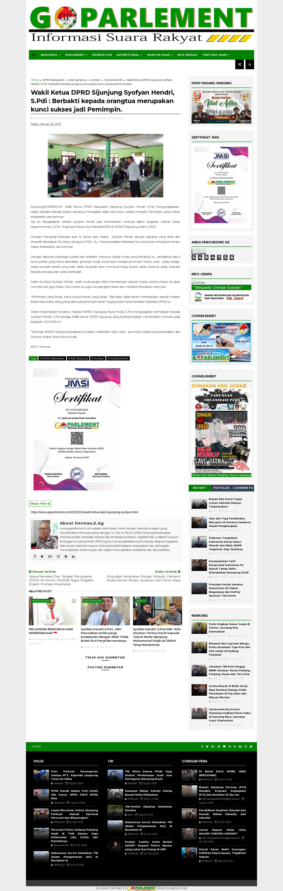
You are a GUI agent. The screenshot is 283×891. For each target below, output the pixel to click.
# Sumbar (98, 358)
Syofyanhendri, (116, 117)
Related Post (40, 591)
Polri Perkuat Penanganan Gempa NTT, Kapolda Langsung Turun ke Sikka (74, 775)
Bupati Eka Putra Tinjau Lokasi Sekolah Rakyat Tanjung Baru (225, 502)
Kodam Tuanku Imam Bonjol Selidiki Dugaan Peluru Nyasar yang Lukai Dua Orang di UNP (148, 845)
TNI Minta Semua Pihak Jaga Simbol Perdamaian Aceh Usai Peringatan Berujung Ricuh (148, 775)
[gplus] (213, 746)
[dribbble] (230, 746)
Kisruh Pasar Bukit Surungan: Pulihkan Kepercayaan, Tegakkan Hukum (222, 853)
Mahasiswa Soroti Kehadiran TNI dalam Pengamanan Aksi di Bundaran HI (74, 856)
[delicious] (251, 746)
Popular (221, 488)
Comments (243, 488)
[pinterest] (219, 746)
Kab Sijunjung (77, 79)
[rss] (235, 746)
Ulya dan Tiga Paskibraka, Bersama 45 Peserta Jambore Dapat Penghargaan (230, 522)
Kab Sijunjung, (86, 117)
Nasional (49, 55)
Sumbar (95, 79)
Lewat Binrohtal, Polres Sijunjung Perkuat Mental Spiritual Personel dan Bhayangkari (74, 814)
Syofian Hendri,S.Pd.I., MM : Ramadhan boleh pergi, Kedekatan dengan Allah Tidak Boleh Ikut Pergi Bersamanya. (105, 635)
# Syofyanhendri (118, 358)
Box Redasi (188, 55)
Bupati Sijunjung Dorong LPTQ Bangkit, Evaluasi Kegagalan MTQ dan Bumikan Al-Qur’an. (222, 791)
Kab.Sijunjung (40, 600)
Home (35, 79)
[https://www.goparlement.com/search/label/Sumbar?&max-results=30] (221, 430)
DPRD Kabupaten (53, 79)
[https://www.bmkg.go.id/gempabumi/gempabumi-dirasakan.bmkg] (221, 296)
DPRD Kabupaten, (65, 117)
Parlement (75, 55)
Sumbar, (101, 117)
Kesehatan (102, 55)
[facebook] (202, 746)
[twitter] (207, 746)
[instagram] (246, 746)
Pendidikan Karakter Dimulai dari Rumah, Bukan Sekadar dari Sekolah (222, 814)
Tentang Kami (214, 55)
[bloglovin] (224, 746)
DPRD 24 (141, 600)
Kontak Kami (158, 55)
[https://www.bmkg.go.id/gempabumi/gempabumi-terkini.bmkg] (198, 282)
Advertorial (128, 55)
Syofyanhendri (113, 79)
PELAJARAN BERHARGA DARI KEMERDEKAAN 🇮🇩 (51, 631)
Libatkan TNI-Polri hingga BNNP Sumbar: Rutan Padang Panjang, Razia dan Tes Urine (229, 670)
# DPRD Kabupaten (52, 358)
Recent (199, 488)
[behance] (240, 746)
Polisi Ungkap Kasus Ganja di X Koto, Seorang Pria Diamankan (229, 627)
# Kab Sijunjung (78, 358)
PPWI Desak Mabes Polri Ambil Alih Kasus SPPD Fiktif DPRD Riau (74, 794)
